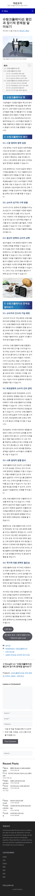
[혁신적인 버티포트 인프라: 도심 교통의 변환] (5, 773)
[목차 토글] (28, 65)
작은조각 (17, 3)
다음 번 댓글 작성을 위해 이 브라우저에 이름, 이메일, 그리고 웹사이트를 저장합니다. (18, 732)
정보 (4, 873)
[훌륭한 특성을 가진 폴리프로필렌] (6, 769)
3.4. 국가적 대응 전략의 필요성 (18, 90)
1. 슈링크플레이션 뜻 (12, 68)
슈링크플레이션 (21, 648)
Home (5, 857)
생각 (4, 870)
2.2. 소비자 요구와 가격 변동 (17, 76)
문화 (4, 867)
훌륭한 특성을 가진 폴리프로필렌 (20, 768)
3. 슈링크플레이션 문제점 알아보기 (17, 81)
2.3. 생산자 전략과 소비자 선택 (18, 78)
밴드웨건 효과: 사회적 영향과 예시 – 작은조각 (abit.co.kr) (17, 636)
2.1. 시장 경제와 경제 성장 (16, 73)
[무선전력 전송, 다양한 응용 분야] (6, 792)
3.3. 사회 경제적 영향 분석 (16, 88)
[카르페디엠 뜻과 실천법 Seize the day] (6, 808)
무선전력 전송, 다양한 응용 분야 (20, 786)
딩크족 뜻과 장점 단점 (17, 813)
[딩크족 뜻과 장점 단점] (6, 814)
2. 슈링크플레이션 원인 (13, 71)
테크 (4, 877)
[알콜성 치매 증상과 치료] (6, 782)
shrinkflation (10, 648)
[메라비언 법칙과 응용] (6, 801)
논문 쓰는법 (9, 652)
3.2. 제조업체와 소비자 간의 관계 (18, 85)
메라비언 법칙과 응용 (16, 800)
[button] (32, 11)
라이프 (7, 645)
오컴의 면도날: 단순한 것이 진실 (17, 655)
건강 (4, 860)
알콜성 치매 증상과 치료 (17, 781)
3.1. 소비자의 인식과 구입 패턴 (18, 83)
